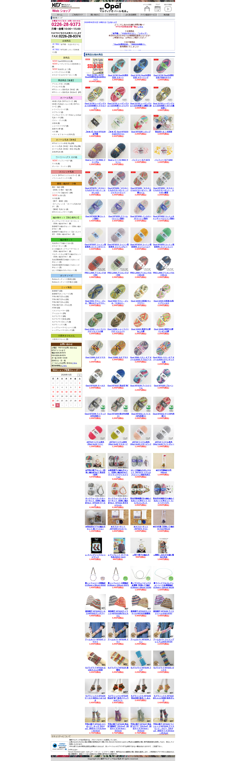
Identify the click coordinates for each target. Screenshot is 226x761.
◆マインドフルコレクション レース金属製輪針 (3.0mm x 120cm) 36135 (163, 585)
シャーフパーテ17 (59, 126)
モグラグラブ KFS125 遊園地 (118, 669)
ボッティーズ (66, 276)
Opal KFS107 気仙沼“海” (118, 385)
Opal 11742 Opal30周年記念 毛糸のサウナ (164, 76)
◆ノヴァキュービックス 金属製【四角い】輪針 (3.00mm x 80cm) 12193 (141, 585)
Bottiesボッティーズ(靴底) (62, 279)
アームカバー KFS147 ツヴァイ (95, 640)
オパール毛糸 (66, 98)
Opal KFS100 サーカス (95, 385)
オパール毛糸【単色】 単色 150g (64, 149)
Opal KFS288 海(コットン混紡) (95, 217)
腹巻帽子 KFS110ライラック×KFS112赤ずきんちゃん (118, 613)
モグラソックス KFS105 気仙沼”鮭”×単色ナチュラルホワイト (118, 698)
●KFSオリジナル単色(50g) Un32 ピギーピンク (140, 443)
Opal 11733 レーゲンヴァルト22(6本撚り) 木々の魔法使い (163, 105)
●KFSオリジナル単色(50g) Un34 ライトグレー (163, 443)
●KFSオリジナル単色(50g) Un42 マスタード (118, 443)
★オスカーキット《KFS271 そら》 (141, 528)
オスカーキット (58, 246)
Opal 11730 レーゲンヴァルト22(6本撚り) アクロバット (95, 105)
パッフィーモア (64, 161)
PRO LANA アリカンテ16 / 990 (95, 274)
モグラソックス (58, 325)
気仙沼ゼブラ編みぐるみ (61, 243)
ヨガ (53, 132)
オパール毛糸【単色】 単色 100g (64, 146)
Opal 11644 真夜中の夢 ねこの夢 (141, 330)
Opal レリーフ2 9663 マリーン (118, 161)
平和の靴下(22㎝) (58, 297)
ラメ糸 (54, 164)
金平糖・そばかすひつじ (70, 44)
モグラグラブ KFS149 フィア (141, 669)
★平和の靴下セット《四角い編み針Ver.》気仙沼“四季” (95, 472)
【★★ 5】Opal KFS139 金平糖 (95, 133)
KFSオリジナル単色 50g (61, 143)
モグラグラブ (57, 316)
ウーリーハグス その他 (66, 157)
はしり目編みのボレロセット (63, 270)
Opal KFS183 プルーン (163, 385)
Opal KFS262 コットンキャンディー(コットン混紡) (163, 217)
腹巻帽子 (55, 291)
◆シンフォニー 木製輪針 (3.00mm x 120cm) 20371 (118, 584)
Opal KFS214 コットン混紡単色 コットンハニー (140, 245)
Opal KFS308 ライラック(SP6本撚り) (95, 415)
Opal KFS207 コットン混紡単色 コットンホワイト (95, 245)
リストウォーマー (59, 311)
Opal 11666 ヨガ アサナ (118, 357)
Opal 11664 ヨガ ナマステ (95, 358)
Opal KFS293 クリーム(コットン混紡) (118, 217)
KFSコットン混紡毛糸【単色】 (64, 90)
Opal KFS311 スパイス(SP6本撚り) (141, 415)
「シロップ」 (142, 33)
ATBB (54, 308)
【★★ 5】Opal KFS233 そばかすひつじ (118, 133)
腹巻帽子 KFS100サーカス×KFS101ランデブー (95, 612)
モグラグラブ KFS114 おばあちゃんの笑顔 (95, 669)
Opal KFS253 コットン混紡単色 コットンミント (163, 245)
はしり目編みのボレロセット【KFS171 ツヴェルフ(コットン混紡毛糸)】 (141, 472)
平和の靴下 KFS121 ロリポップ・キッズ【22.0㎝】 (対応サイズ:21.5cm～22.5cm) (95, 727)
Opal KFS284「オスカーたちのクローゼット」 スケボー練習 (163, 190)
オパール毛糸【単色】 (66, 140)
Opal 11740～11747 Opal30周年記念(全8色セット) (95, 77)
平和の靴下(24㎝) (58, 302)
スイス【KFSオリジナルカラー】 (65, 175)
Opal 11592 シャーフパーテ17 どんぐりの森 (95, 330)
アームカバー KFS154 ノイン (141, 640)
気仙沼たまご (63, 69)
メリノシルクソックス (60, 178)
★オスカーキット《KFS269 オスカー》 (118, 528)
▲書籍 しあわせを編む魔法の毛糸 (163, 556)
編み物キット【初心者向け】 (66, 217)
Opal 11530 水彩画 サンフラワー (141, 302)
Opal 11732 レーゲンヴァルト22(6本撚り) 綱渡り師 (141, 104)
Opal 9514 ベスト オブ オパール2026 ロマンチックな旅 (163, 359)
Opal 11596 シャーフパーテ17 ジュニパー (118, 330)
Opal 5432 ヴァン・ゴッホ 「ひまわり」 (118, 302)
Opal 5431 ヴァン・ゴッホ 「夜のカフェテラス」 (95, 302)
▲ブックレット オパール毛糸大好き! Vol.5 (118, 556)
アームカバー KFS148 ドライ (118, 640)
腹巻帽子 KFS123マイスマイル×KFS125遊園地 (141, 612)
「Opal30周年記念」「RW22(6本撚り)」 (129, 44)
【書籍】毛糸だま (59, 209)
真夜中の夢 (56, 129)
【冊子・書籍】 (58, 201)
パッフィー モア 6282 (164, 160)
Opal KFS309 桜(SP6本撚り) (118, 415)
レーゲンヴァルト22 (59, 72)
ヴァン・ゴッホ (58, 120)
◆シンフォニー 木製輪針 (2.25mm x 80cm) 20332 (95, 584)
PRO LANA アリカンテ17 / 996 (118, 274)
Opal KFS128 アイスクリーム (140, 386)
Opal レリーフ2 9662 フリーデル (95, 161)
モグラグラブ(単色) (59, 319)
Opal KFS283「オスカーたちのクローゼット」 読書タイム (141, 190)
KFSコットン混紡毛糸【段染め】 (65, 92)
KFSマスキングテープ (60, 212)
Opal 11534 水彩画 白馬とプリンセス (164, 302)
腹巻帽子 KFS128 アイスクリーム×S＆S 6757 (163, 612)
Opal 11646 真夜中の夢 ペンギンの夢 (163, 330)
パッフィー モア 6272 (141, 160)
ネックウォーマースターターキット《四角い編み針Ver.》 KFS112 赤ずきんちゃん (118, 501)
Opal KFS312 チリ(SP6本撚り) (163, 415)
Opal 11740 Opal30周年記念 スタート (118, 76)
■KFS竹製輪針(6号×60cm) (163, 471)
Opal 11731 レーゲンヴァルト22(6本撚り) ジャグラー (118, 105)
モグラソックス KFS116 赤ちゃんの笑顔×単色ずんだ (163, 698)
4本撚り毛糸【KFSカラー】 (62, 101)
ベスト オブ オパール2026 (62, 134)
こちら (140, 27)
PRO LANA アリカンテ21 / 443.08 (140, 274)
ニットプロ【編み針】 (60, 193)
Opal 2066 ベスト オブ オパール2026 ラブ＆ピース (141, 358)
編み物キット (66, 240)
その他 (54, 198)
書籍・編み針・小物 (66, 183)
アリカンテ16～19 (59, 84)
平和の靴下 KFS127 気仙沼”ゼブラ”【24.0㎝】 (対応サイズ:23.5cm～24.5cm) (141, 727)
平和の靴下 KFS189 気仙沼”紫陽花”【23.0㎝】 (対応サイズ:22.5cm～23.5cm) (118, 727)
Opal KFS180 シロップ (141, 132)
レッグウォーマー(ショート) (63, 327)
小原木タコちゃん (66, 336)
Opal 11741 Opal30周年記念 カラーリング (141, 76)
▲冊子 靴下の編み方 (140, 555)
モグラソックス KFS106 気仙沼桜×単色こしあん (141, 697)
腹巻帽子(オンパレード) (61, 294)
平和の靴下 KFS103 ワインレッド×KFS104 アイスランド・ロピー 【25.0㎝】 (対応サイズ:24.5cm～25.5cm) (163, 728)
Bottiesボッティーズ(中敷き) (63, 282)
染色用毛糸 (56, 152)
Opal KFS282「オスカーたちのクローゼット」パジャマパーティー (118, 190)
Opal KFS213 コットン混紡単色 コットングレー (118, 245)
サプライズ (56, 112)
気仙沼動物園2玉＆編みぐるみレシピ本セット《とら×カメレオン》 (140, 500)
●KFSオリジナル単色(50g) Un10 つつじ (95, 443)
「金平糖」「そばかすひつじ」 (124, 33)
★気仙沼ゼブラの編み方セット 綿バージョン (95, 528)
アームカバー (57, 313)
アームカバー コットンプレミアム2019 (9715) (163, 640)
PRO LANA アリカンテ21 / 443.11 (163, 274)
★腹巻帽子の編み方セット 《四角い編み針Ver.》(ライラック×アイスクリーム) (118, 473)
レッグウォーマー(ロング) (62, 330)
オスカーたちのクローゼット (63, 75)
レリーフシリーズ (59, 109)
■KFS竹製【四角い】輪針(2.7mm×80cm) (163, 528)
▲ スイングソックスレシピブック (95, 556)
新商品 (66, 58)
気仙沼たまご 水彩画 (163, 132)
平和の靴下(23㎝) (58, 299)
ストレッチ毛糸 (66, 172)
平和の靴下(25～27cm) (60, 305)
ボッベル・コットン (59, 166)
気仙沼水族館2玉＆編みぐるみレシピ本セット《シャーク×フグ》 (163, 500)
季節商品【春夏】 (66, 80)
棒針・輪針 (56, 187)
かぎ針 (60, 195)
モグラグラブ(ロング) (60, 322)
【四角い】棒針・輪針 (60, 190)
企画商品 (66, 41)
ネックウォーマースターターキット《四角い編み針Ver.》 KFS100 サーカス (95, 501)
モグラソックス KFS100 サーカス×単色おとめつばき (95, 698)
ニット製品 (66, 287)
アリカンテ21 (57, 87)
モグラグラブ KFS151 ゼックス (163, 669)
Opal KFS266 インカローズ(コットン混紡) (140, 217)
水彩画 (54, 123)
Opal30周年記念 (64, 61)
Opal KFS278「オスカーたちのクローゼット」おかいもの (95, 190)
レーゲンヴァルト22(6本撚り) (69, 64)
